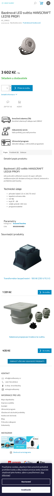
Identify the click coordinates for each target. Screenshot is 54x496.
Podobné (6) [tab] (14, 152)
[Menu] (48, 3)
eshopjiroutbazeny (12, 389)
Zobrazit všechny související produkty (27, 361)
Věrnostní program (8, 409)
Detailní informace (8, 94)
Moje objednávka (7, 399)
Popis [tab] (5, 152)
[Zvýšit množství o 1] (10, 86)
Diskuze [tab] (23, 152)
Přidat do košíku (23, 88)
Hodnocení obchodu (8, 415)
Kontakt (4, 406)
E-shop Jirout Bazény (13, 385)
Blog (3, 419)
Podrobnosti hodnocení (32, 23)
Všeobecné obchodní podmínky (13, 412)
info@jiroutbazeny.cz (13, 378)
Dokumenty (5, 425)
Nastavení (26, 481)
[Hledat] (35, 3)
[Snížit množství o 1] (10, 89)
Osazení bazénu (19, 223)
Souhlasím (26, 489)
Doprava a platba (7, 403)
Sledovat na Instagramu (22, 452)
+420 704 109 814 (11, 382)
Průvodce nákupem (8, 422)
